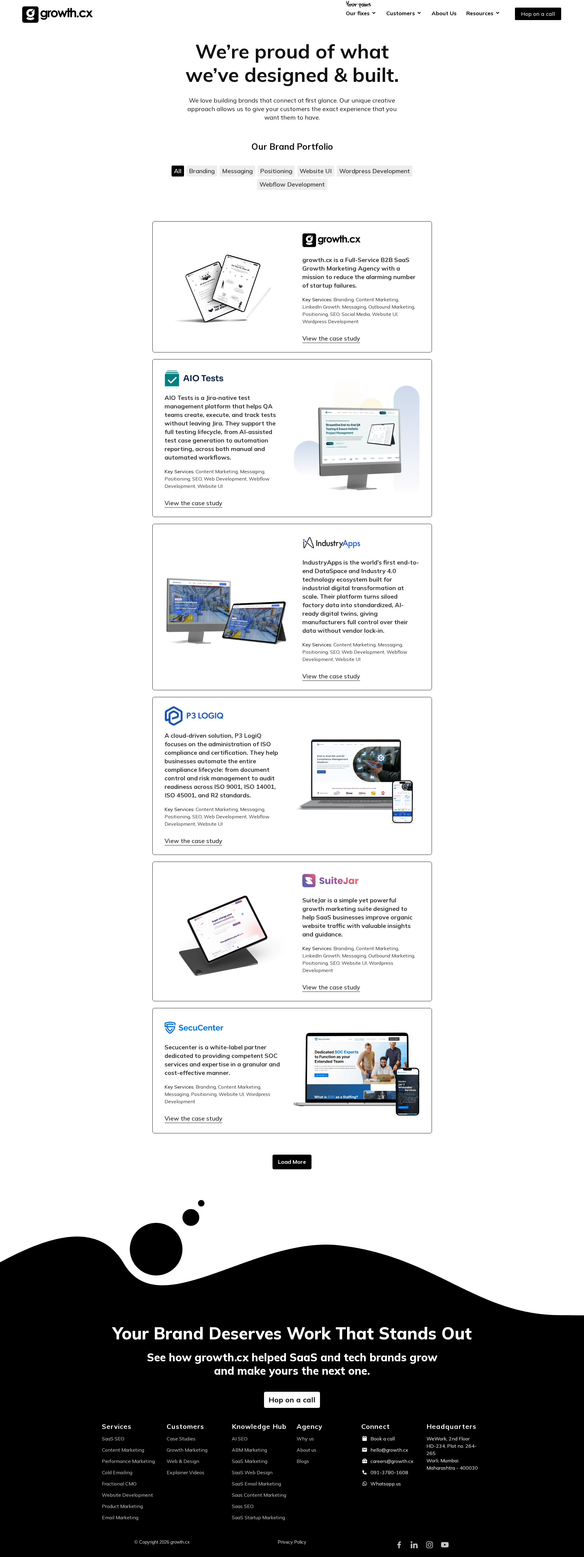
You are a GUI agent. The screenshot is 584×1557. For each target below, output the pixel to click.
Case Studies (181, 1439)
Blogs (303, 1461)
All (178, 171)
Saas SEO (243, 1506)
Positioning (276, 171)
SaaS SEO (113, 1439)
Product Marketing (122, 1506)
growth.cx (317, 260)
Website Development (127, 1495)
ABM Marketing (249, 1450)
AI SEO (240, 1439)
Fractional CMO (119, 1484)
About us (306, 1450)
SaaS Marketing (249, 1461)
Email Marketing (120, 1517)
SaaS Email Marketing (256, 1484)
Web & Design (183, 1461)
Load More (292, 1161)
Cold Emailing (117, 1472)
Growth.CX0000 (59, 13)
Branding (202, 171)
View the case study (331, 338)
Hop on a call (538, 13)
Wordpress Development (374, 171)
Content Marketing (123, 1450)
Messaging (237, 171)
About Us (444, 13)
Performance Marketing (128, 1461)
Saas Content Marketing (259, 1495)
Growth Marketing (187, 1450)
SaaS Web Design (252, 1472)
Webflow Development (292, 184)
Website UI (316, 171)
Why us (305, 1439)
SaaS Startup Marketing (258, 1517)
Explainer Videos (185, 1472)
